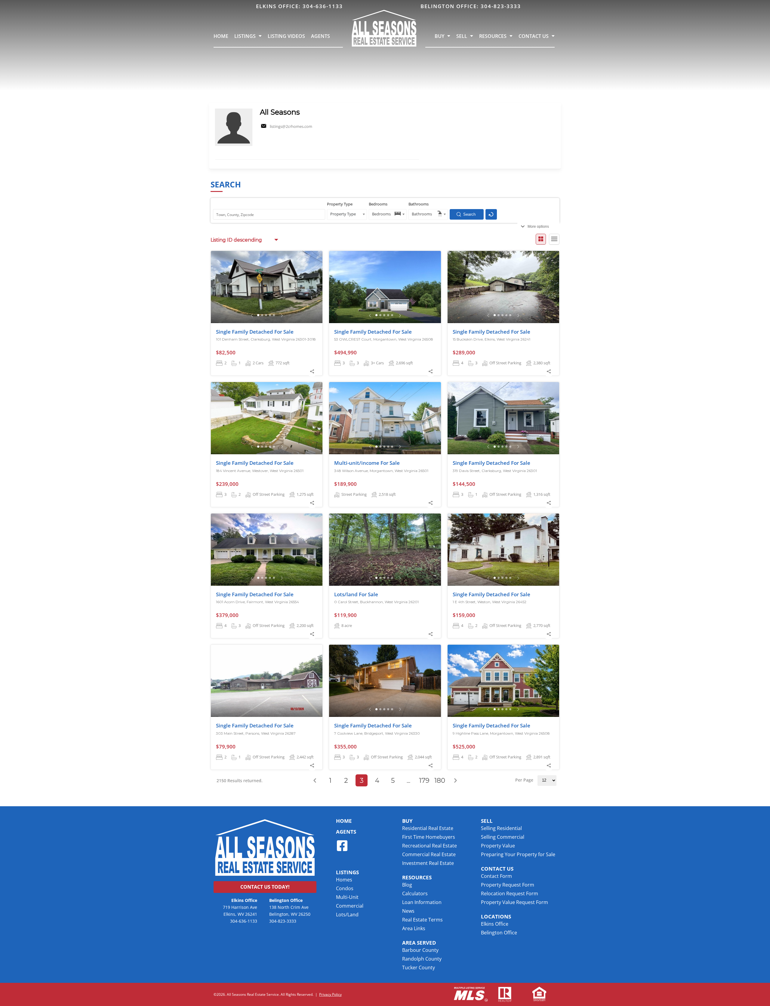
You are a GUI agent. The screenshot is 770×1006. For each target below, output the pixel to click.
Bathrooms (418, 204)
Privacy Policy (330, 994)
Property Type (340, 204)
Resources (493, 36)
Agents (320, 36)
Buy (439, 36)
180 (439, 780)
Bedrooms (378, 204)
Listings (245, 36)
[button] (419, 943)
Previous (315, 780)
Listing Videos (286, 36)
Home (221, 36)
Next (455, 780)
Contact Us (534, 36)
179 (424, 780)
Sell (461, 36)
